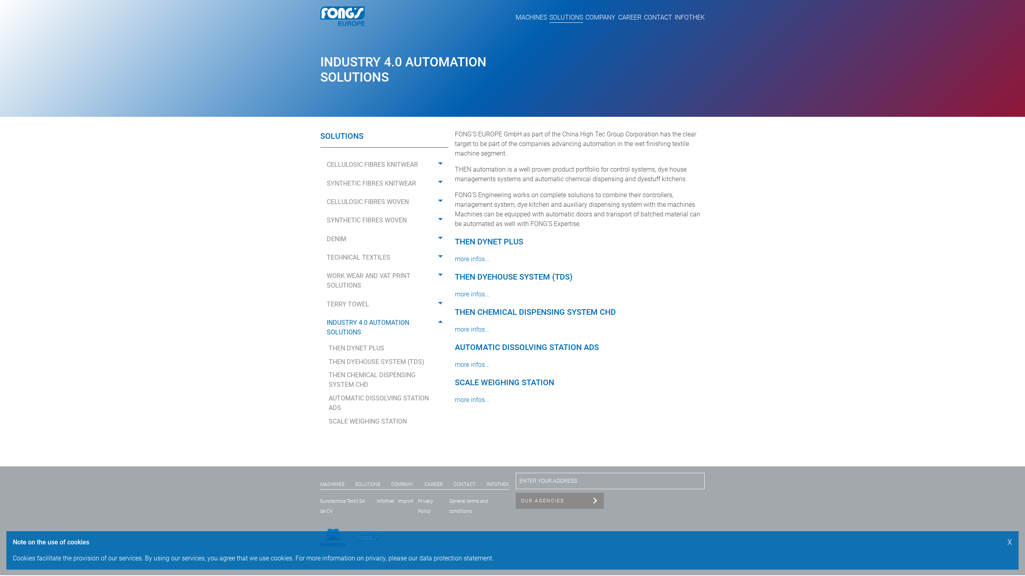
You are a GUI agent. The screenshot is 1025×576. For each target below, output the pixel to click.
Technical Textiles (358, 257)
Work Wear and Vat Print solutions (368, 280)
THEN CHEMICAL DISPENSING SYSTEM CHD (372, 379)
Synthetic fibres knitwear (371, 183)
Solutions (566, 17)
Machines (531, 17)
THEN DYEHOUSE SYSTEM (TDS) (376, 362)
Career (629, 17)
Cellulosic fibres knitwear (372, 164)
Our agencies (542, 501)
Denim (336, 239)
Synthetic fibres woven (367, 220)
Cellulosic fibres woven (368, 202)
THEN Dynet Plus (356, 348)
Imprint (406, 501)
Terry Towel (348, 304)
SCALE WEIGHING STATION (368, 421)
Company (600, 17)
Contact (658, 17)
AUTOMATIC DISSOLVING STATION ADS (379, 403)
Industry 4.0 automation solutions (368, 327)
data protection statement (455, 558)
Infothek (690, 17)
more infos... (472, 259)
